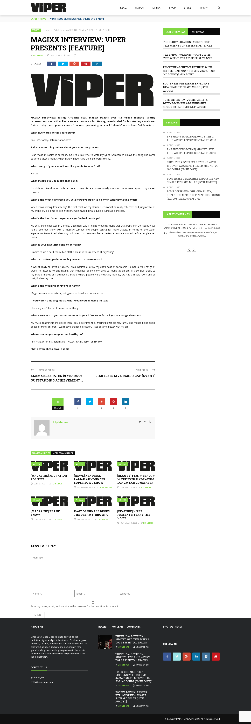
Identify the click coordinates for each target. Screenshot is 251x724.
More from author (63, 453)
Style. (187, 7)
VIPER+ (204, 7)
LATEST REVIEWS (175, 32)
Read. (123, 7)
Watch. (139, 7)
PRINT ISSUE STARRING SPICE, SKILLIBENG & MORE (77, 18)
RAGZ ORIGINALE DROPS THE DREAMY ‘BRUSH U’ (92, 513)
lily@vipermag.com (43, 681)
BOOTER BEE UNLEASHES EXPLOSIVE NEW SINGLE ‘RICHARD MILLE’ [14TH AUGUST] (186, 87)
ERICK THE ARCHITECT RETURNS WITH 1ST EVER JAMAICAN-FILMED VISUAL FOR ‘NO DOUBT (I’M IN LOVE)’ (189, 71)
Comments (134, 626)
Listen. (156, 7)
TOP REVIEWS (198, 32)
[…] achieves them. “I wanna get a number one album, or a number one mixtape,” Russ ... (191, 234)
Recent (103, 626)
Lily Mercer (38, 55)
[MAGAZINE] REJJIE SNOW (45, 513)
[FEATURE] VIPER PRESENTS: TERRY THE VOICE (133, 514)
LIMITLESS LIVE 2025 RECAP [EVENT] (125, 376)
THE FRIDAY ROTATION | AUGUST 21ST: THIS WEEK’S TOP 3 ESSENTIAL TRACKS (132, 639)
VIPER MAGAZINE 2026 (188, 718)
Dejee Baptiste (105, 487)
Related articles (41, 453)
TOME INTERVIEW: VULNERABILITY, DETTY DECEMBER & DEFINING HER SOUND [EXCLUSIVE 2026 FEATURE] (185, 103)
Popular (117, 626)
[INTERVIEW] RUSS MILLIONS (191, 242)
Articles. (36, 30)
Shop (172, 7)
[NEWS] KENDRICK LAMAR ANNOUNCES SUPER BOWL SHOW (89, 479)
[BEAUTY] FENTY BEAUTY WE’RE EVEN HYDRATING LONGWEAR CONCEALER (136, 479)
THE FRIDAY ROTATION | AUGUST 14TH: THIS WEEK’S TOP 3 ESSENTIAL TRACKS (132, 657)
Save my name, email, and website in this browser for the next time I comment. (75, 606)
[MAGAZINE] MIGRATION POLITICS (49, 477)
